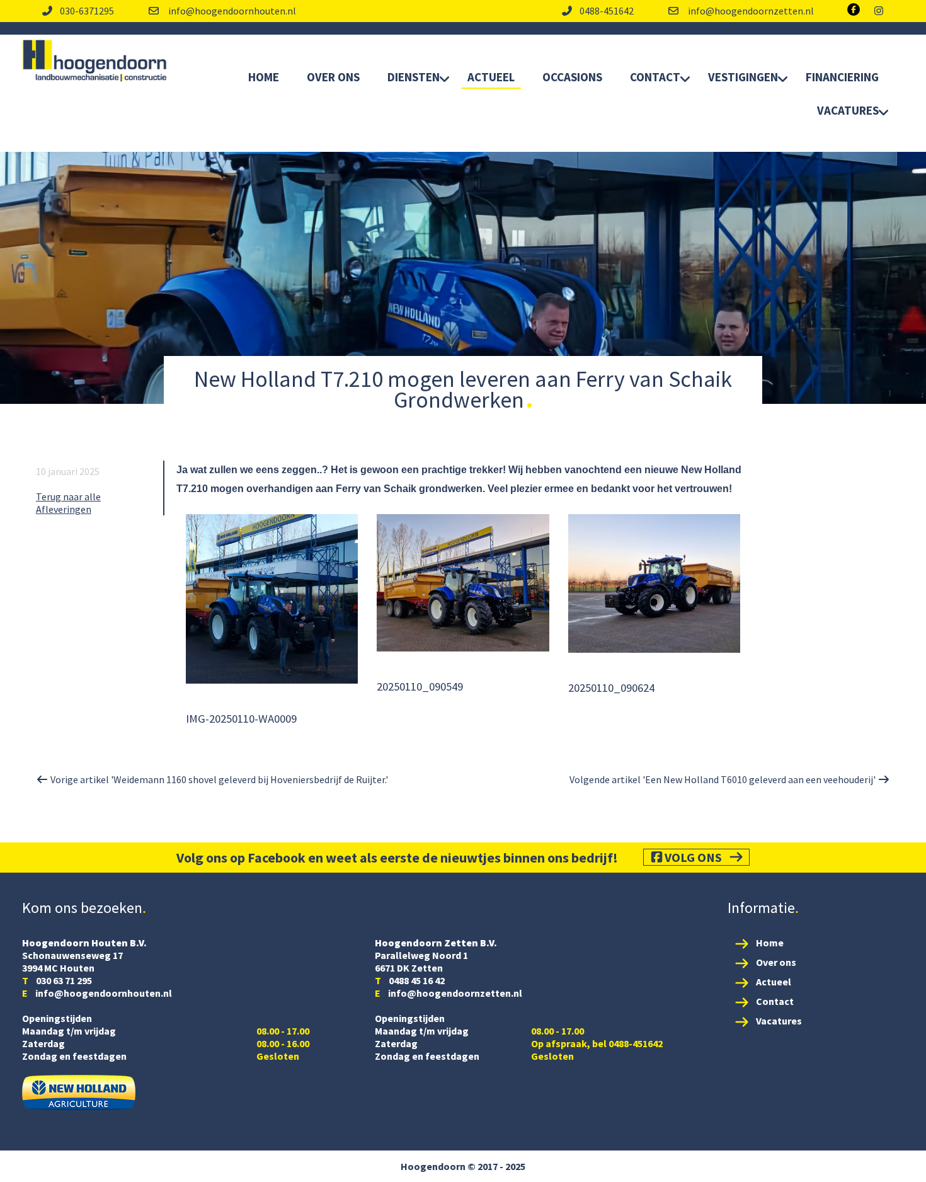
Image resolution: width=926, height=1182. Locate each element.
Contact (655, 76)
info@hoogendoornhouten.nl (231, 10)
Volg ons (693, 857)
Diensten (413, 76)
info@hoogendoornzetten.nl (750, 10)
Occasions (572, 76)
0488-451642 (607, 10)
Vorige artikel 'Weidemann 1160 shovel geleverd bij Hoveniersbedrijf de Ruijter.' (218, 779)
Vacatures (848, 110)
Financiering (842, 76)
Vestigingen (743, 76)
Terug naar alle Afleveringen (68, 502)
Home (263, 76)
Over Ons (333, 76)
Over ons (776, 962)
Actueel (491, 76)
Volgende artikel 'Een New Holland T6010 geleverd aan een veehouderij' (723, 779)
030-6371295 (87, 10)
